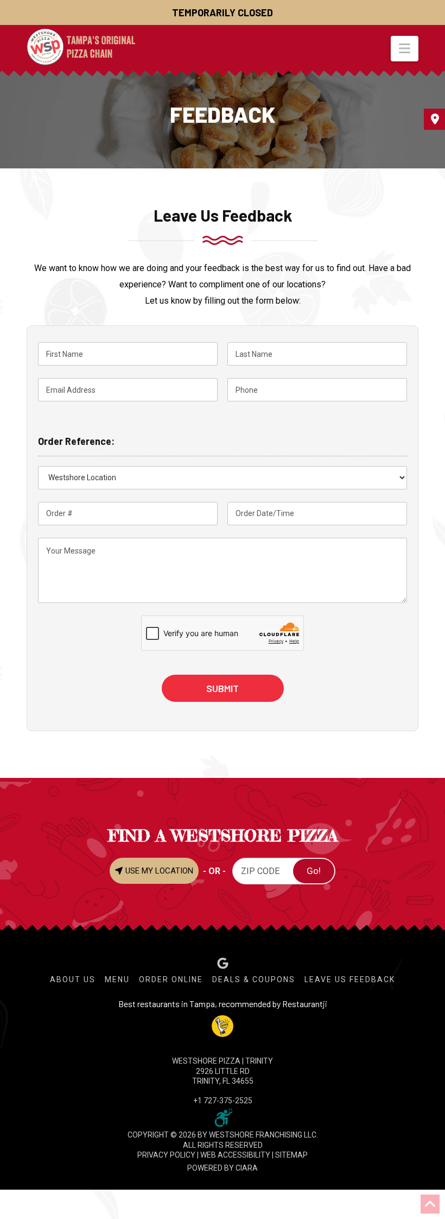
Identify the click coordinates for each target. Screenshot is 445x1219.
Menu (117, 979)
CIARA (247, 1168)
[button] (404, 48)
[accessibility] (222, 1117)
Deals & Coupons (253, 979)
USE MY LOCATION (158, 871)
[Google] (222, 963)
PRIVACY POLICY (166, 1155)
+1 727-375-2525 (222, 1100)
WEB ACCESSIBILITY (235, 1155)
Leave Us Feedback (349, 979)
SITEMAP (291, 1155)
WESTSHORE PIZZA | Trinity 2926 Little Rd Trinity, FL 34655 (222, 1071)
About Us (73, 979)
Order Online (171, 979)
